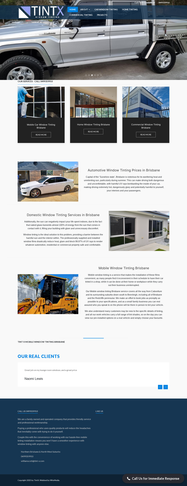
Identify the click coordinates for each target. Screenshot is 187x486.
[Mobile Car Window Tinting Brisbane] (41, 115)
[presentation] (160, 387)
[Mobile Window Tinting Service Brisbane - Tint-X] (41, 12)
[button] (85, 9)
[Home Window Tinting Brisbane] (93, 115)
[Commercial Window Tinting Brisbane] (145, 115)
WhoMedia (54, 480)
